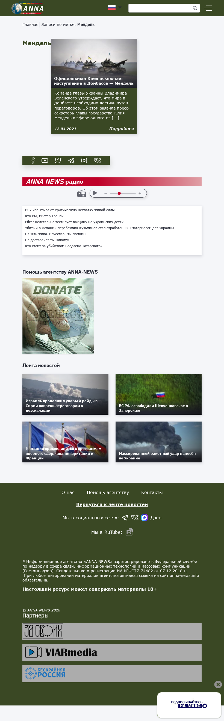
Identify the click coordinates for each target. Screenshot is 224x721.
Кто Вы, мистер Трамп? (44, 216)
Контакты (152, 492)
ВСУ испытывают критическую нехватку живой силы (70, 210)
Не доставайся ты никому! (47, 240)
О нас (68, 492)
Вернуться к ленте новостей (112, 504)
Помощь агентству (108, 492)
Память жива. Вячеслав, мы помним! (56, 234)
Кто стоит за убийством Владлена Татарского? (63, 246)
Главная (30, 24)
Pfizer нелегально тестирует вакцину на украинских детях (74, 222)
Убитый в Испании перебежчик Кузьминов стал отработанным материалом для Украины (99, 228)
